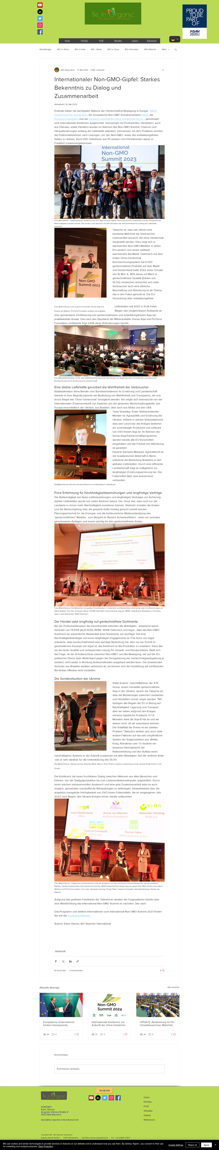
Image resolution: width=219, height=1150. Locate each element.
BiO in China (113, 49)
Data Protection (45, 1146)
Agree (206, 1144)
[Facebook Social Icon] (40, 32)
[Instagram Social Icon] (40, 25)
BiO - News (96, 49)
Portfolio (148, 1102)
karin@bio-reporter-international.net (59, 1119)
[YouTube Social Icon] (40, 5)
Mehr (164, 49)
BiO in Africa (63, 49)
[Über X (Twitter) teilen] (63, 961)
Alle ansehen (173, 987)
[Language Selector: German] (174, 39)
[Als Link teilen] (77, 961)
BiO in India (80, 49)
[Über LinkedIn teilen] (70, 961)
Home (147, 1097)
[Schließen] (215, 1145)
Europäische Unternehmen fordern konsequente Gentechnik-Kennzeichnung (59, 1024)
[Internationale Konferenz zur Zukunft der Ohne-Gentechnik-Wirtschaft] (109, 1005)
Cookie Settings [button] (175, 1144)
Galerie (147, 1115)
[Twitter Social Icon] (40, 18)
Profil (146, 1106)
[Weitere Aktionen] (163, 70)
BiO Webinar (150, 49)
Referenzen (149, 1119)
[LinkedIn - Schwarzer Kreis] (40, 11)
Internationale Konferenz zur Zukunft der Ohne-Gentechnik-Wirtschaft (109, 1024)
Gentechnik (60, 951)
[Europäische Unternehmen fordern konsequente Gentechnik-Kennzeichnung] (61, 1005)
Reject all (192, 1144)
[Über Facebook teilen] (55, 961)
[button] (175, 49)
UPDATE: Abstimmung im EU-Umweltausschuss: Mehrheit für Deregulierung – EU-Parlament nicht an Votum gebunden (157, 1024)
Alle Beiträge (45, 49)
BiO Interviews (131, 49)
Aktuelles (148, 1111)
